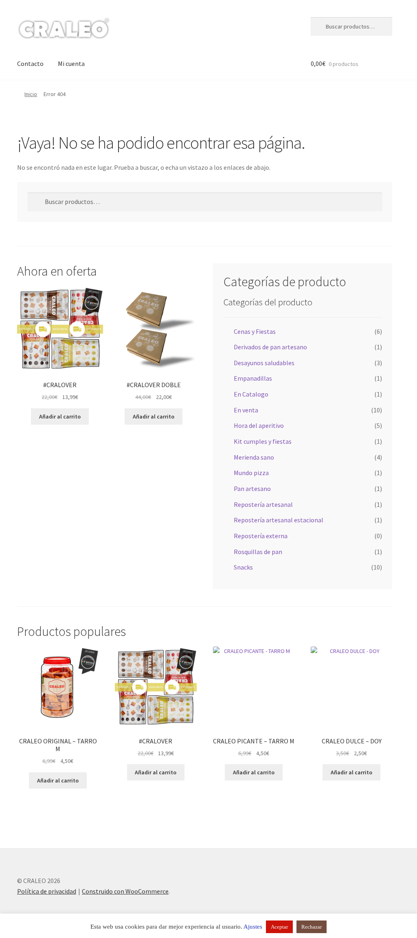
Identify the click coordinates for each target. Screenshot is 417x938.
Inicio (30, 94)
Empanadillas (253, 378)
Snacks (243, 567)
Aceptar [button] (279, 927)
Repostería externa (261, 536)
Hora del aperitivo (259, 425)
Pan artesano (252, 488)
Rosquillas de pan (258, 552)
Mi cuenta (71, 63)
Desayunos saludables (264, 363)
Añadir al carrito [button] (60, 416)
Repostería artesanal (263, 504)
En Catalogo (251, 394)
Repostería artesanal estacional (278, 520)
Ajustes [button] (253, 926)
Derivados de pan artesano (270, 347)
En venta (246, 410)
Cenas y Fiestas (255, 331)
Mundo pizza (251, 473)
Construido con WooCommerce (125, 891)
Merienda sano (254, 457)
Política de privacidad (46, 891)
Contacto (30, 63)
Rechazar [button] (311, 927)
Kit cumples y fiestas (263, 441)
